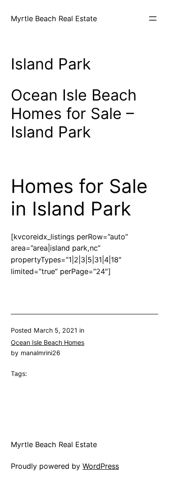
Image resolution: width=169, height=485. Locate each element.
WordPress (100, 466)
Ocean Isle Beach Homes (47, 342)
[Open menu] (152, 18)
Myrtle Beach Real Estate (54, 18)
